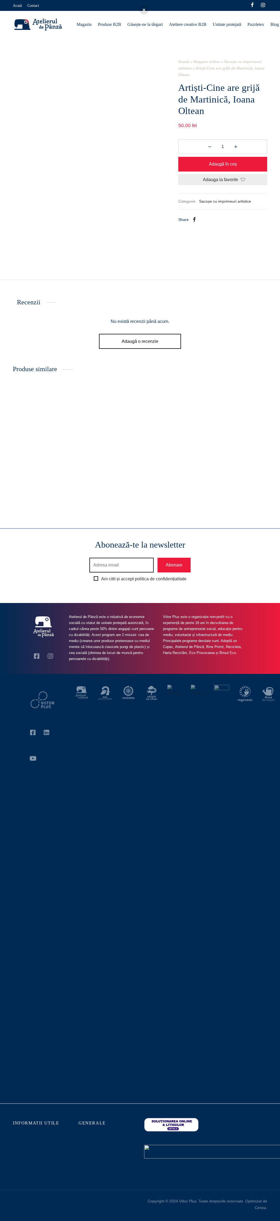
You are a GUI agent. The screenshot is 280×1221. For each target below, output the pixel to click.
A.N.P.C (84, 1172)
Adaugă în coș (223, 164)
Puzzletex (255, 24)
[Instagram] (263, 5)
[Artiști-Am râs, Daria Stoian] (41, 429)
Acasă (17, 5)
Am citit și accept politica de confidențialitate (143, 579)
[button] (41, 497)
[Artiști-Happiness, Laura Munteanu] (173, 429)
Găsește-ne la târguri (145, 24)
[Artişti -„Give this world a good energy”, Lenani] (238, 429)
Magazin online (206, 61)
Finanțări (85, 1135)
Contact (33, 5)
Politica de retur (25, 1156)
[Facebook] (252, 5)
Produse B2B (109, 24)
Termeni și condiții (91, 1202)
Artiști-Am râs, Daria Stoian (38, 478)
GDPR (66, 1202)
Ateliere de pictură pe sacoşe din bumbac (103, 1148)
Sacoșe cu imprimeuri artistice (225, 201)
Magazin (84, 24)
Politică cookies (25, 1211)
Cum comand (23, 1135)
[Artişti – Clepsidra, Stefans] (107, 429)
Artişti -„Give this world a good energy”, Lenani (232, 481)
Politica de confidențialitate (34, 1202)
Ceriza (260, 1207)
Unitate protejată (227, 24)
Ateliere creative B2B (187, 24)
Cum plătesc (22, 1145)
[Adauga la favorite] (68, 478)
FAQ (82, 1162)
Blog (274, 24)
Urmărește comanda (28, 1166)
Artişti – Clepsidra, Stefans (104, 478)
